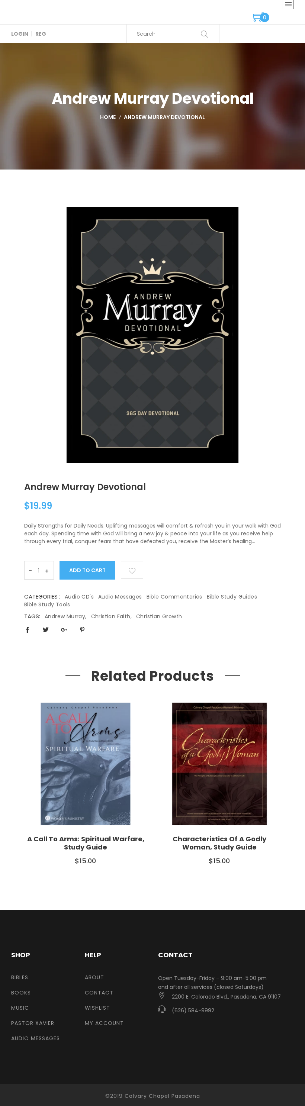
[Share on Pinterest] (82, 629)
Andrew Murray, (66, 616)
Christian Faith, (111, 616)
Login (19, 34)
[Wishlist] (132, 570)
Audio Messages (120, 596)
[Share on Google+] (64, 629)
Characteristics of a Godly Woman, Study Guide (219, 843)
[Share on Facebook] (27, 629)
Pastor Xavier (32, 1023)
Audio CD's (79, 596)
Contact (99, 992)
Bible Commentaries (174, 596)
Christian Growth (159, 616)
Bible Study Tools (47, 604)
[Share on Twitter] (45, 629)
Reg (40, 34)
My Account (104, 1023)
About (94, 977)
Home (108, 117)
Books (21, 992)
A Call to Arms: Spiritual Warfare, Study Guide (85, 843)
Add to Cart (87, 570)
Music (20, 1008)
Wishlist (97, 1008)
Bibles (19, 977)
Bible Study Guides (232, 596)
